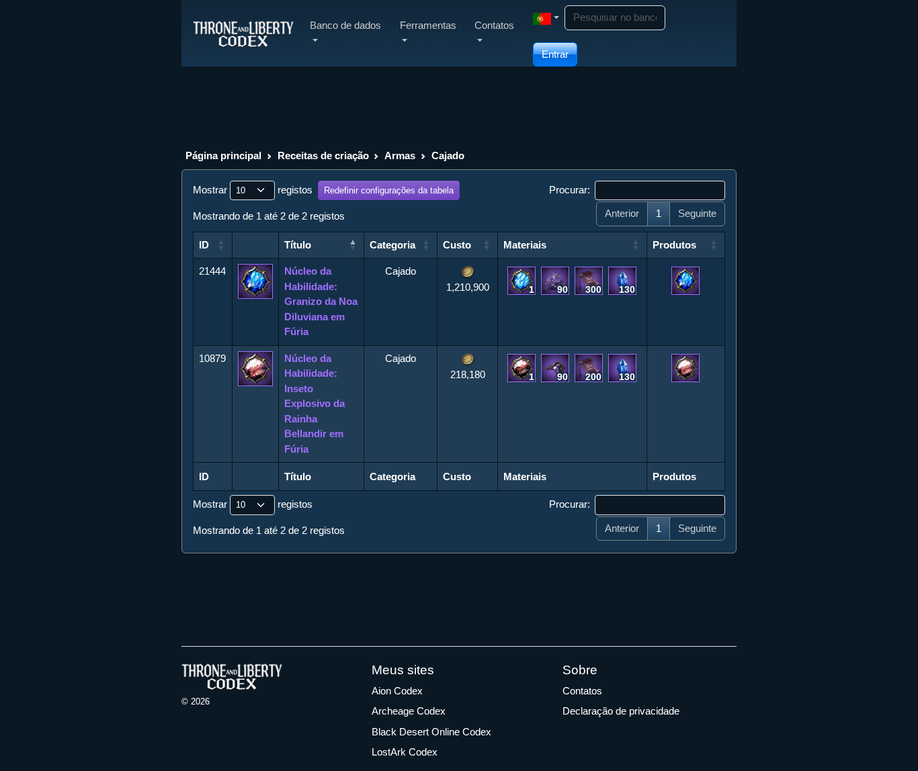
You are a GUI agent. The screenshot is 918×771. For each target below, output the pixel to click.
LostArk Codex (404, 752)
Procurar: (569, 189)
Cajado (447, 155)
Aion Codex (397, 690)
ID (204, 245)
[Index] (243, 33)
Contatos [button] (494, 25)
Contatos (582, 690)
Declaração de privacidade (620, 711)
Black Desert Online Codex (431, 731)
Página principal (223, 155)
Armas (399, 155)
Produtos (674, 245)
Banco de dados (345, 25)
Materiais (524, 245)
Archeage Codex (409, 711)
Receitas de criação (323, 155)
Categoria (392, 245)
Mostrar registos (252, 189)
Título (297, 245)
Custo (457, 245)
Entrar (555, 54)
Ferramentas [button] (428, 25)
